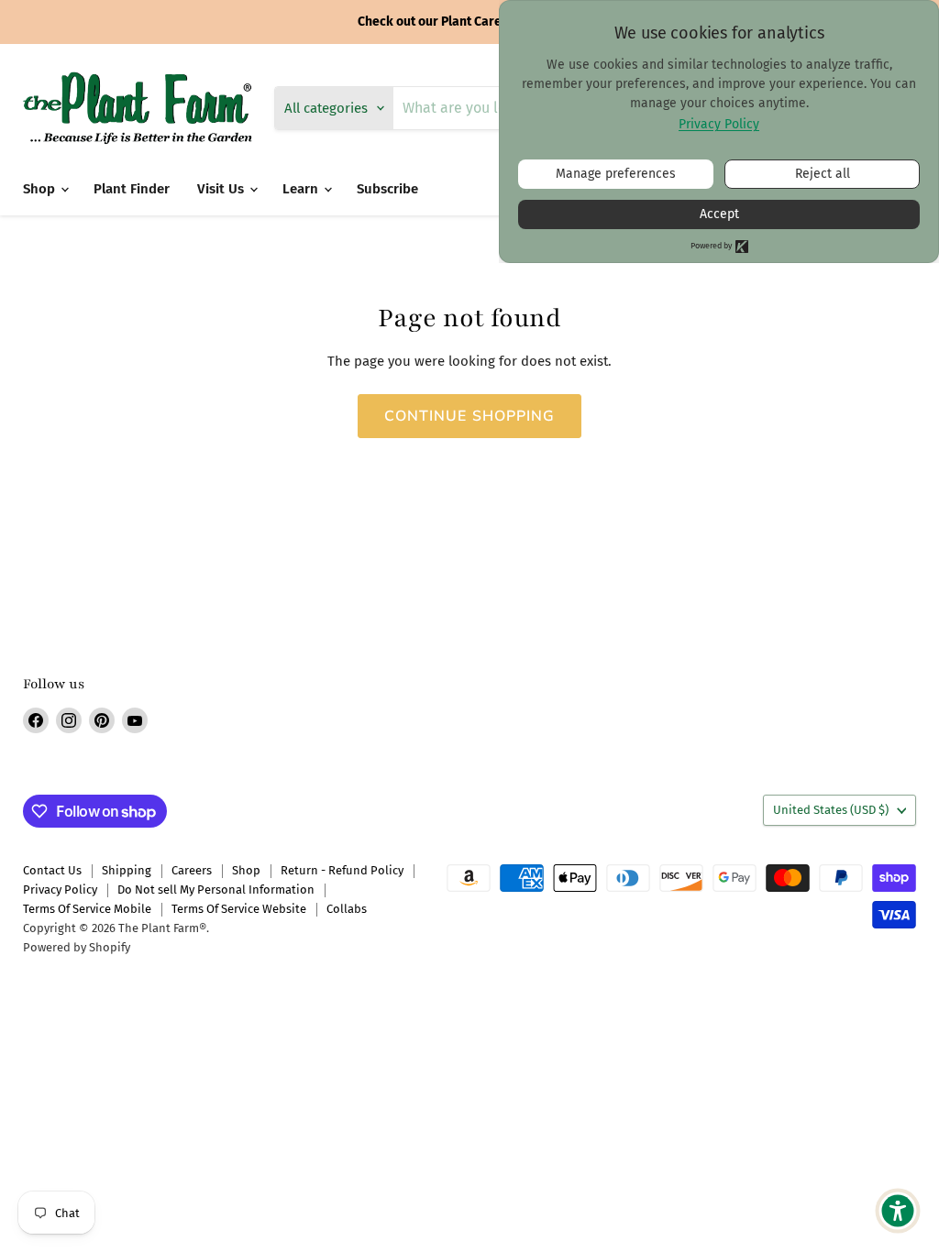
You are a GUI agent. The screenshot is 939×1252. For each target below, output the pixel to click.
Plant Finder (132, 189)
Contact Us (52, 870)
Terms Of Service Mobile (87, 909)
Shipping (126, 870)
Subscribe (387, 189)
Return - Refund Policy (342, 870)
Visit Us (222, 189)
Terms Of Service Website (238, 909)
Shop (41, 189)
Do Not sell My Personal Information (216, 889)
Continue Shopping (470, 416)
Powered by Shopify (76, 947)
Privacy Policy (60, 889)
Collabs (346, 909)
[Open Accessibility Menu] (898, 1211)
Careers (191, 870)
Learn (302, 189)
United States (831, 810)
